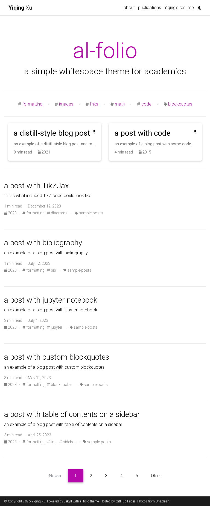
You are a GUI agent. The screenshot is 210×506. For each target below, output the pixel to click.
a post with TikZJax (36, 185)
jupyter (56, 327)
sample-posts (90, 213)
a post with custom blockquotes (56, 357)
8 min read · (26, 152)
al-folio (84, 501)
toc (53, 442)
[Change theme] (199, 6)
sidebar (69, 442)
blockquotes (180, 104)
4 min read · (127, 152)
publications (149, 7)
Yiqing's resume (179, 7)
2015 (146, 152)
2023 (12, 213)
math (120, 104)
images (66, 104)
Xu (20, 7)
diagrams (59, 213)
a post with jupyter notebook (50, 300)
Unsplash (162, 501)
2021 (45, 152)
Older (156, 475)
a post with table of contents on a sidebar (72, 414)
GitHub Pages (126, 501)
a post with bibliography (43, 242)
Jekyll (68, 501)
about (129, 7)
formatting (32, 104)
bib (53, 270)
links (94, 104)
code (146, 104)
